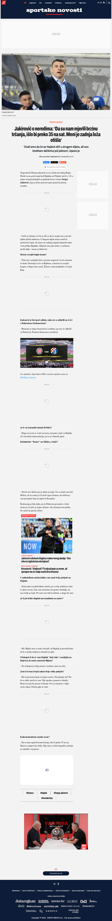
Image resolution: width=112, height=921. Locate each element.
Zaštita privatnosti (62, 891)
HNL (40, 3)
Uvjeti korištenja (28, 891)
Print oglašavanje (93, 891)
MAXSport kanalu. (28, 377)
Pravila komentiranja (45, 891)
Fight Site (82, 3)
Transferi (48, 3)
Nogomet (32, 3)
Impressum (16, 891)
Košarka (58, 3)
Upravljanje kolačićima (56, 896)
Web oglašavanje (78, 891)
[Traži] (109, 2)
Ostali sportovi (70, 3)
